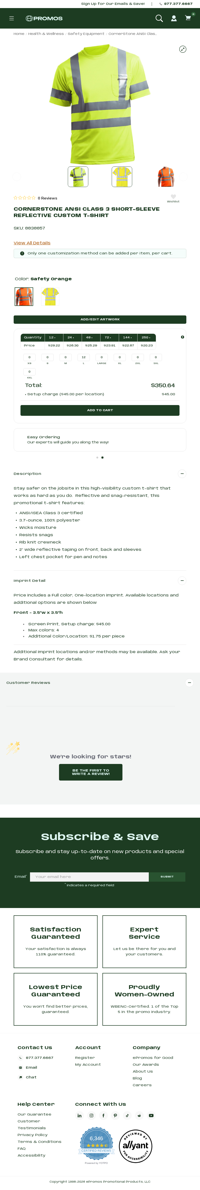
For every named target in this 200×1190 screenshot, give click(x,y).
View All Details (32, 243)
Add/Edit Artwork (100, 319)
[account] (174, 18)
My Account (88, 1064)
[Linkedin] (79, 1115)
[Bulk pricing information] (182, 337)
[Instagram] (91, 1115)
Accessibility (31, 1155)
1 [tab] (97, 458)
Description (27, 474)
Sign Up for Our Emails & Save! (112, 4)
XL (119, 363)
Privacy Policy (33, 1135)
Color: (43, 279)
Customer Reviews (28, 683)
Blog (137, 1078)
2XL (137, 363)
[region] (35, 198)
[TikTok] (127, 1115)
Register (85, 1058)
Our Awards (146, 1064)
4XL (29, 378)
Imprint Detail (30, 581)
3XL (156, 363)
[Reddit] (139, 1115)
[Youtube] (151, 1115)
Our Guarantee (34, 1114)
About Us (143, 1071)
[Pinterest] (115, 1115)
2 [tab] (102, 457)
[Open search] (159, 18)
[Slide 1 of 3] (78, 177)
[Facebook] (103, 1115)
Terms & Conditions (39, 1142)
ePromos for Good (153, 1058)
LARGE (101, 363)
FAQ (22, 1148)
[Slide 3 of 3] (166, 177)
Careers (142, 1085)
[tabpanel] (100, 439)
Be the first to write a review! (91, 772)
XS (29, 363)
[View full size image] (182, 49)
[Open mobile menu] (11, 18)
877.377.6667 (178, 4)
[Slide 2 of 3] (122, 177)
